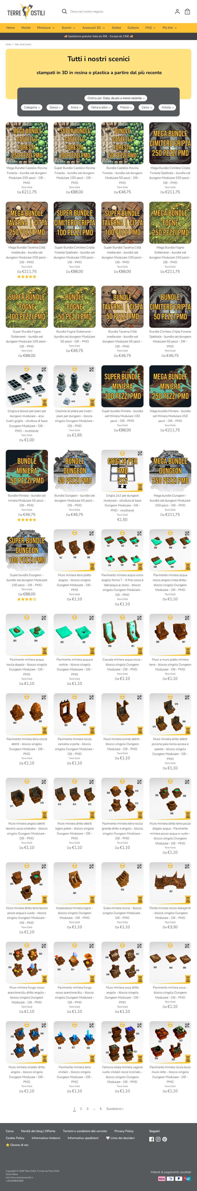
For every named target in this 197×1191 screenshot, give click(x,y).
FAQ (148, 28)
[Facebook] (151, 1139)
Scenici (67, 28)
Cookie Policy (15, 1138)
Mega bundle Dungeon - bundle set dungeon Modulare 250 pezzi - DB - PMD (170, 500)
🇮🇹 (98, 36)
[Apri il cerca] (64, 11)
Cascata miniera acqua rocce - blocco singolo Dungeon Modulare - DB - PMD (122, 664)
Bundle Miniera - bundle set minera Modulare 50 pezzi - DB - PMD (27, 500)
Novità (26, 28)
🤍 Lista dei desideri (120, 1138)
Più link (168, 28)
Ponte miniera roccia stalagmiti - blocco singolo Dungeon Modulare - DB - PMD (170, 913)
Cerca (10, 1131)
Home (10, 28)
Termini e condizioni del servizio (85, 1131)
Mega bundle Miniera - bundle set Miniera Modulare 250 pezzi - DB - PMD (170, 416)
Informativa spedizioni (83, 1138)
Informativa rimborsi (46, 1138)
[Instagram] (158, 1139)
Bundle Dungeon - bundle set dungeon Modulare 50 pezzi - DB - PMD (74, 500)
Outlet (116, 28)
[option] (98, 36)
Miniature (44, 28)
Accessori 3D (92, 28)
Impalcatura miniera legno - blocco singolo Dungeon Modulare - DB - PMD (74, 913)
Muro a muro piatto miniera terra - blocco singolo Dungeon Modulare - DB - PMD (170, 664)
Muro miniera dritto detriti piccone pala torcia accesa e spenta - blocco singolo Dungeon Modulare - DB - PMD (170, 749)
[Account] (177, 10)
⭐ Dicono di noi (17, 1145)
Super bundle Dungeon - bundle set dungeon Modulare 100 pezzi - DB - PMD (27, 580)
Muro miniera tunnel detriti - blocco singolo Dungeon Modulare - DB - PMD (122, 744)
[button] (130, 98)
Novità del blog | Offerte (38, 1131)
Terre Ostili (30, 1171)
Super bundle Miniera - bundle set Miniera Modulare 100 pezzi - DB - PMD (122, 416)
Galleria (133, 28)
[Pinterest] (164, 1139)
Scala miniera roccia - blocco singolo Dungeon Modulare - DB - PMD (122, 913)
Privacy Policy (124, 1131)
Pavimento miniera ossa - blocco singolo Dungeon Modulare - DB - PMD (170, 992)
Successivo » (115, 1109)
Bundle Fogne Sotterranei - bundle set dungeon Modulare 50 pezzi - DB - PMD (74, 337)
